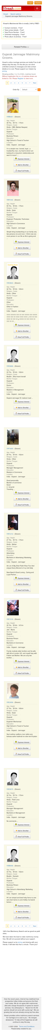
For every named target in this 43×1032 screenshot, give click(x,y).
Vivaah (5, 14)
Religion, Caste (12, 125)
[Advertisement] (21, 422)
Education (10, 138)
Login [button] (30, 3)
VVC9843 (10, 283)
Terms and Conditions (26, 1026)
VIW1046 (10, 200)
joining (4, 71)
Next (34, 83)
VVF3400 (10, 448)
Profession (10, 134)
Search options (15, 14)
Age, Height (11, 120)
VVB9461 (10, 117)
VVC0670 (10, 789)
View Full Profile (23, 171)
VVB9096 (10, 866)
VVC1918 (10, 619)
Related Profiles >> (21, 47)
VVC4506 (10, 702)
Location (10, 142)
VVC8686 (10, 366)
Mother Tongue (12, 129)
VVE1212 (10, 534)
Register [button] (38, 3)
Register (20, 78)
